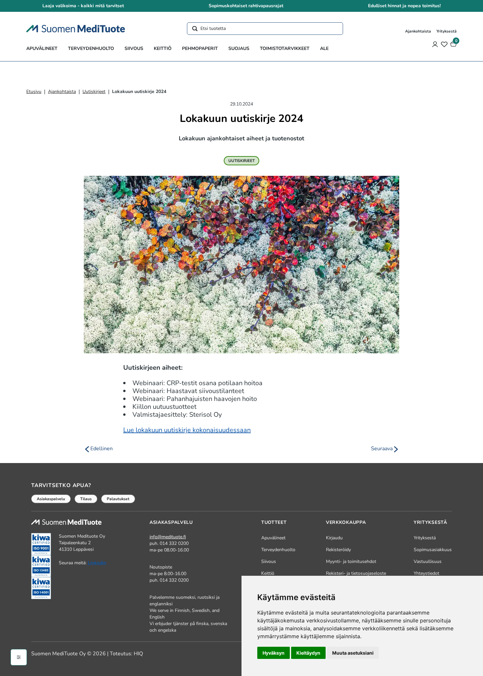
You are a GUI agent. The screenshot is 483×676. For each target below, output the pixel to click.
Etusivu (33, 91)
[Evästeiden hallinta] (19, 657)
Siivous (134, 48)
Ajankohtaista (418, 31)
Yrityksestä (446, 31)
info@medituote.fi (168, 537)
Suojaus (238, 48)
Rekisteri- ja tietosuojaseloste (356, 573)
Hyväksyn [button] (274, 653)
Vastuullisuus (428, 561)
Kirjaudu (334, 538)
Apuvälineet (42, 48)
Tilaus (86, 498)
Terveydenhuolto (91, 48)
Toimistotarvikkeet (285, 48)
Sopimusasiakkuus (433, 550)
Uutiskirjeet (93, 91)
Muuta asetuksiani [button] (353, 653)
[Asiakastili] (435, 44)
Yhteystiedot (426, 573)
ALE (324, 48)
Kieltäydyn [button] (308, 653)
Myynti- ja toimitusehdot (351, 561)
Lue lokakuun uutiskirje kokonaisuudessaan (187, 430)
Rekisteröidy (338, 550)
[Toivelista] (444, 44)
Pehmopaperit (200, 48)
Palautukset (118, 498)
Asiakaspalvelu (51, 498)
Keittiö (163, 48)
